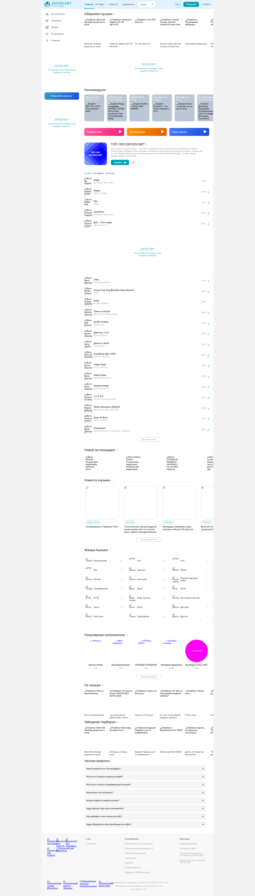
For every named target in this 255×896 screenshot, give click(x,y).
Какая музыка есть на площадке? (103, 768)
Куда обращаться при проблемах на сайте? (108, 824)
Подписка (129, 863)
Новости (113, 4)
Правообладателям (188, 844)
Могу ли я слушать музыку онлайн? (104, 776)
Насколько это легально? (99, 792)
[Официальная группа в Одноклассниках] (89, 882)
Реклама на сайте (188, 848)
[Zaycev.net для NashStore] (65, 852)
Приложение (130, 858)
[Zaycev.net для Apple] (51, 842)
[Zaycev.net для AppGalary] (70, 842)
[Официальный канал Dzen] (106, 882)
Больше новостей (149, 539)
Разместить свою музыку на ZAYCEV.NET (192, 861)
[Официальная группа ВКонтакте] (55, 882)
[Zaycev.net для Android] (60, 842)
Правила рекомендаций (135, 853)
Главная (89, 4)
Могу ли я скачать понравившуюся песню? (108, 784)
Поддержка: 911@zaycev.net (137, 872)
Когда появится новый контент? (103, 800)
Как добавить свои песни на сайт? (104, 816)
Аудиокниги (128, 4)
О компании (91, 844)
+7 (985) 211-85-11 (140, 889)
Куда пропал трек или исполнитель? (105, 808)
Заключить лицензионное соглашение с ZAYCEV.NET (192, 854)
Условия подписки (133, 868)
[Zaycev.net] (57, 4)
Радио (101, 4)
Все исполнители (148, 677)
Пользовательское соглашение (139, 844)
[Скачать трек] (208, 192)
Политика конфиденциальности (139, 848)
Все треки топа (149, 439)
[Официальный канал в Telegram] (71, 882)
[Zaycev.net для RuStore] (51, 852)
